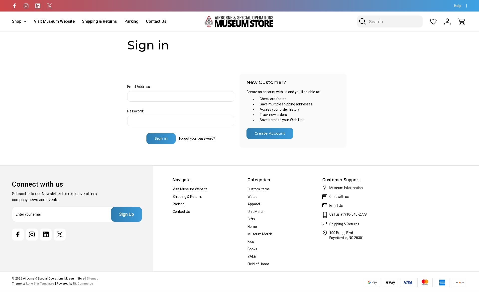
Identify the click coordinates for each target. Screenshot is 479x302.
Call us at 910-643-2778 (348, 214)
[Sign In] (447, 21)
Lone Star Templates (40, 283)
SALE (251, 257)
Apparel (253, 204)
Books (252, 249)
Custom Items (258, 189)
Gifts (251, 219)
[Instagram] (26, 5)
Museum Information (346, 188)
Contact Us (156, 21)
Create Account (269, 133)
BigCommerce (83, 283)
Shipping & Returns (99, 21)
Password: (135, 111)
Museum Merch (259, 234)
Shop (16, 21)
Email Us (336, 206)
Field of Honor (258, 264)
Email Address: (139, 87)
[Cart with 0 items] (461, 21)
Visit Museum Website (54, 21)
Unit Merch (255, 212)
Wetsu (252, 197)
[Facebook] (14, 5)
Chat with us (339, 197)
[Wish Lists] (433, 21)
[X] (49, 5)
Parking (131, 21)
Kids (250, 242)
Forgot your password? (197, 138)
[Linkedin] (37, 5)
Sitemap (92, 278)
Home (252, 227)
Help (457, 6)
